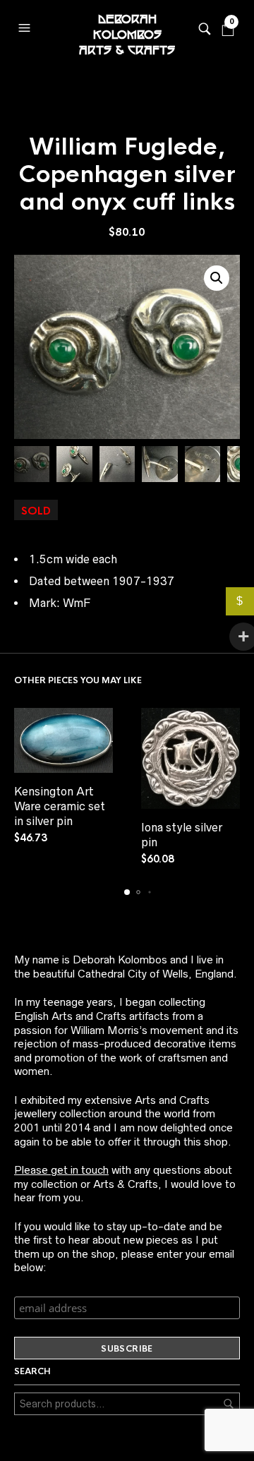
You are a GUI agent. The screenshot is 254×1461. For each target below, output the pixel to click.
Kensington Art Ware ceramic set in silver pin (59, 806)
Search (228, 1403)
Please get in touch (61, 1170)
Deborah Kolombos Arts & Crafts (127, 28)
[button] (26, 24)
